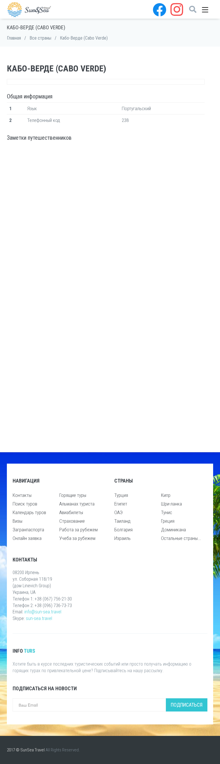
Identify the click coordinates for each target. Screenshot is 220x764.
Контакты (22, 495)
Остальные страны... (181, 538)
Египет (120, 504)
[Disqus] (106, 221)
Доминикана (173, 529)
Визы (17, 521)
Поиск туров (25, 504)
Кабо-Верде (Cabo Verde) (84, 38)
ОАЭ (118, 512)
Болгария (123, 529)
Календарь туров (29, 512)
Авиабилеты (71, 512)
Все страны (40, 38)
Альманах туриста (77, 504)
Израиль (122, 538)
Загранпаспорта (28, 529)
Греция (167, 521)
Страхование (72, 521)
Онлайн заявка (27, 538)
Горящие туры (72, 495)
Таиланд (122, 521)
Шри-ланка (171, 504)
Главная (14, 38)
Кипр (165, 495)
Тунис (166, 512)
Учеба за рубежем (77, 538)
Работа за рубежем (78, 529)
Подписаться (187, 705)
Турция (121, 495)
